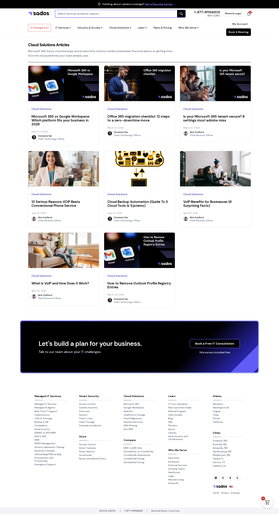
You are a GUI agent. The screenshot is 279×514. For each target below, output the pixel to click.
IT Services (62, 27)
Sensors (83, 414)
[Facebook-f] (230, 478)
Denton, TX (219, 462)
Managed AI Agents (45, 407)
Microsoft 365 (131, 404)
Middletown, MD (221, 455)
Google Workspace (134, 407)
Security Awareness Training (49, 447)
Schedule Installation (90, 425)
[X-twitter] (237, 478)
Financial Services (177, 465)
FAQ (170, 421)
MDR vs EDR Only (133, 447)
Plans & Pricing (163, 27)
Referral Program (177, 411)
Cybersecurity (42, 414)
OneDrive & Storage (134, 414)
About (171, 429)
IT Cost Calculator (178, 404)
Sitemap (235, 492)
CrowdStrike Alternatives (137, 455)
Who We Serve (187, 27)
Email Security (42, 429)
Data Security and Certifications (178, 438)
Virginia (217, 411)
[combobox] (120, 13)
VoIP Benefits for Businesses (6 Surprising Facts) (207, 203)
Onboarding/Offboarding (48, 454)
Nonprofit (173, 483)
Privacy (225, 492)
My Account (240, 24)
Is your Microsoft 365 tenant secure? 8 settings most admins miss (214, 118)
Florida (216, 418)
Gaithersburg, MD (222, 451)
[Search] (181, 13)
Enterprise (173, 461)
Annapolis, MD (220, 447)
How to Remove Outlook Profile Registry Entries (139, 285)
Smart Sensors (87, 451)
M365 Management (45, 443)
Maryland (218, 404)
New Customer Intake (179, 407)
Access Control (87, 404)
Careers (172, 432)
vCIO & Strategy (43, 418)
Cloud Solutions (119, 27)
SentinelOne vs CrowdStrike (138, 451)
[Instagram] (223, 478)
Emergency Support (45, 464)
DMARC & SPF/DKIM (45, 432)
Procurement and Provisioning (44, 459)
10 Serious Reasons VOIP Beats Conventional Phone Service (55, 203)
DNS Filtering (130, 425)
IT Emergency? (40, 27)
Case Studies (175, 414)
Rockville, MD (220, 444)
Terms (216, 492)
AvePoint (128, 411)
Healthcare (174, 472)
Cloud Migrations (133, 418)
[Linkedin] (216, 478)
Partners (172, 425)
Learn (141, 27)
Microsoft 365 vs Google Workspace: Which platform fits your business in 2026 (60, 120)
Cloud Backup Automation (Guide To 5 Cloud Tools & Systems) (137, 203)
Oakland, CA (219, 465)
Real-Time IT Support (46, 411)
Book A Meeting (238, 32)
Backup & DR (41, 421)
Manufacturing (176, 479)
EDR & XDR (40, 436)
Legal (171, 476)
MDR (37, 439)
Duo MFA (128, 429)
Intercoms (84, 411)
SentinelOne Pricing (134, 462)
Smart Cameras (87, 447)
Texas (216, 414)
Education (173, 457)
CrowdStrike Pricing (134, 458)
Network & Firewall (44, 450)
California (218, 421)
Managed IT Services (46, 404)
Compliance (41, 425)
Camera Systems (88, 407)
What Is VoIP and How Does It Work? (60, 283)
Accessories (85, 455)
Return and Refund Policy (92, 458)
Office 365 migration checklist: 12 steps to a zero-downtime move (138, 118)
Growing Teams (176, 468)
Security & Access (89, 27)
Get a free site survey (159, 4)
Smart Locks (86, 418)
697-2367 (213, 15)
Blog (170, 418)
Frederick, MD (220, 440)
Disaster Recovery (133, 421)
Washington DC (221, 407)
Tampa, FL (218, 458)
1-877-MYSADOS (207, 12)
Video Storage (87, 421)
